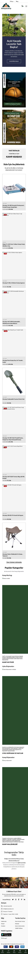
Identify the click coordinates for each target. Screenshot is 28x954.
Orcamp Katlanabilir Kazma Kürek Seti (13, 399)
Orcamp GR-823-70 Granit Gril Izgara (13, 515)
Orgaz (4, 242)
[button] (14, 946)
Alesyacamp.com (20, 944)
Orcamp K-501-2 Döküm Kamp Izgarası (14, 283)
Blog (17, 1)
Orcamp (5, 203)
